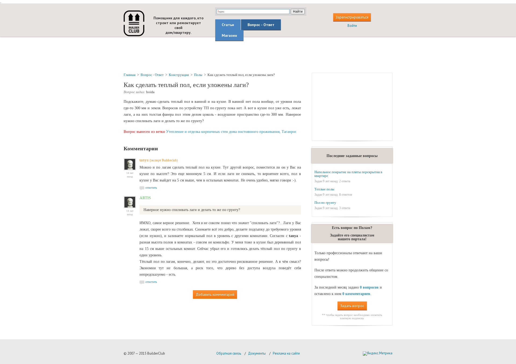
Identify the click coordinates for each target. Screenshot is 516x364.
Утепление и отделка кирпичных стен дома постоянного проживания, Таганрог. (231, 132)
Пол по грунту (325, 203)
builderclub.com (134, 23)
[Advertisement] (258, 54)
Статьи (228, 24)
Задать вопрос (352, 305)
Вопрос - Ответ (261, 24)
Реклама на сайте (286, 353)
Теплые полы (324, 189)
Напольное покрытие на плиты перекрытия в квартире (348, 174)
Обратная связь (228, 353)
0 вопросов (369, 287)
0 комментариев (356, 294)
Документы (257, 353)
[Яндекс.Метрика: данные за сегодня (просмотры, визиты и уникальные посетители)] (377, 353)
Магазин (229, 35)
